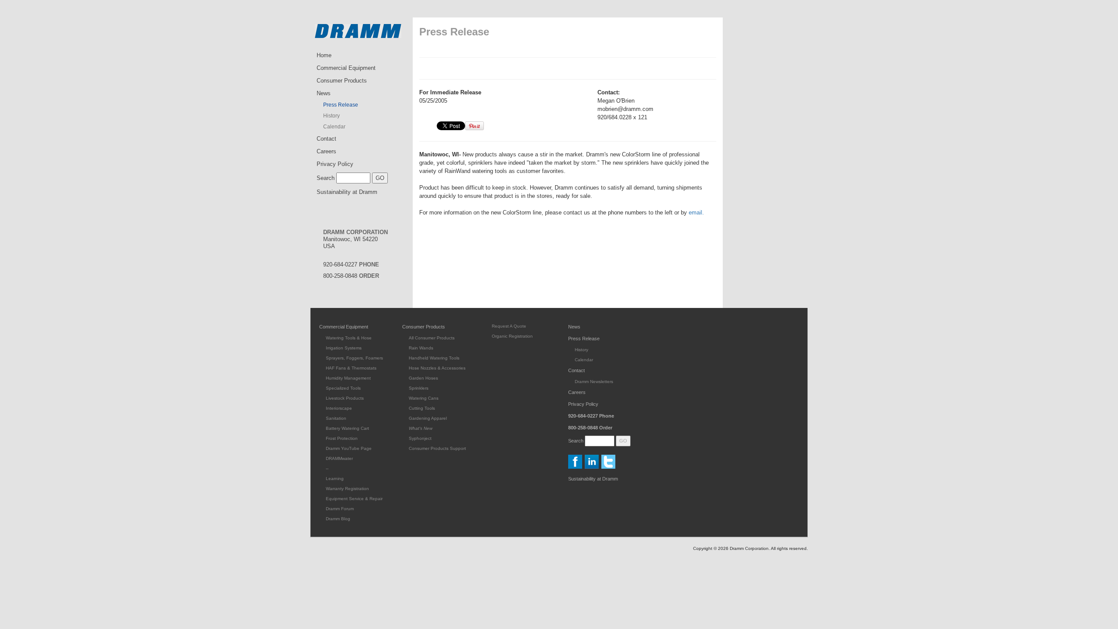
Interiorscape (339, 408)
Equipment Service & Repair (354, 498)
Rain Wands (421, 348)
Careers (326, 151)
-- (327, 468)
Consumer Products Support (437, 448)
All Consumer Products (432, 337)
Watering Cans (423, 398)
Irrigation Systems (344, 348)
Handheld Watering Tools (434, 358)
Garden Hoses (423, 378)
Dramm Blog (338, 518)
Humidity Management (348, 378)
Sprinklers (418, 388)
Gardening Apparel (428, 418)
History (331, 116)
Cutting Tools (422, 408)
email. (696, 212)
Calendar (334, 127)
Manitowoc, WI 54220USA (355, 239)
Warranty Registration (347, 488)
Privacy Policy (335, 164)
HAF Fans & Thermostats (351, 368)
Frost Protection (342, 438)
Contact (326, 138)
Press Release (340, 105)
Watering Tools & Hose (349, 337)
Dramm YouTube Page (349, 448)
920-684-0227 (351, 264)
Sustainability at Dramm (347, 192)
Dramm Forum (340, 508)
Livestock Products (345, 398)
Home (324, 55)
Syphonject (420, 438)
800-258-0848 (351, 276)
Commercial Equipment (346, 68)
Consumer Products (342, 80)
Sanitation (336, 418)
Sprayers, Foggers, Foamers (354, 358)
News (324, 93)
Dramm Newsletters (594, 381)
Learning (335, 478)
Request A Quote (509, 326)
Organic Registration (512, 336)
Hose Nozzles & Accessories (437, 368)
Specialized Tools (343, 388)
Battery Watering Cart (347, 428)
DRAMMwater (339, 458)
